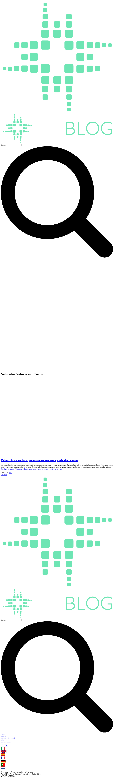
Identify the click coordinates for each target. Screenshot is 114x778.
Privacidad (4, 746)
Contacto (4, 744)
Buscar (3, 736)
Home (3, 734)
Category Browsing (8, 738)
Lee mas (4, 475)
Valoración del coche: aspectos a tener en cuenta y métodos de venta (39, 460)
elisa (10, 473)
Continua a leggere (31, 469)
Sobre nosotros (6, 742)
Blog (2, 740)
